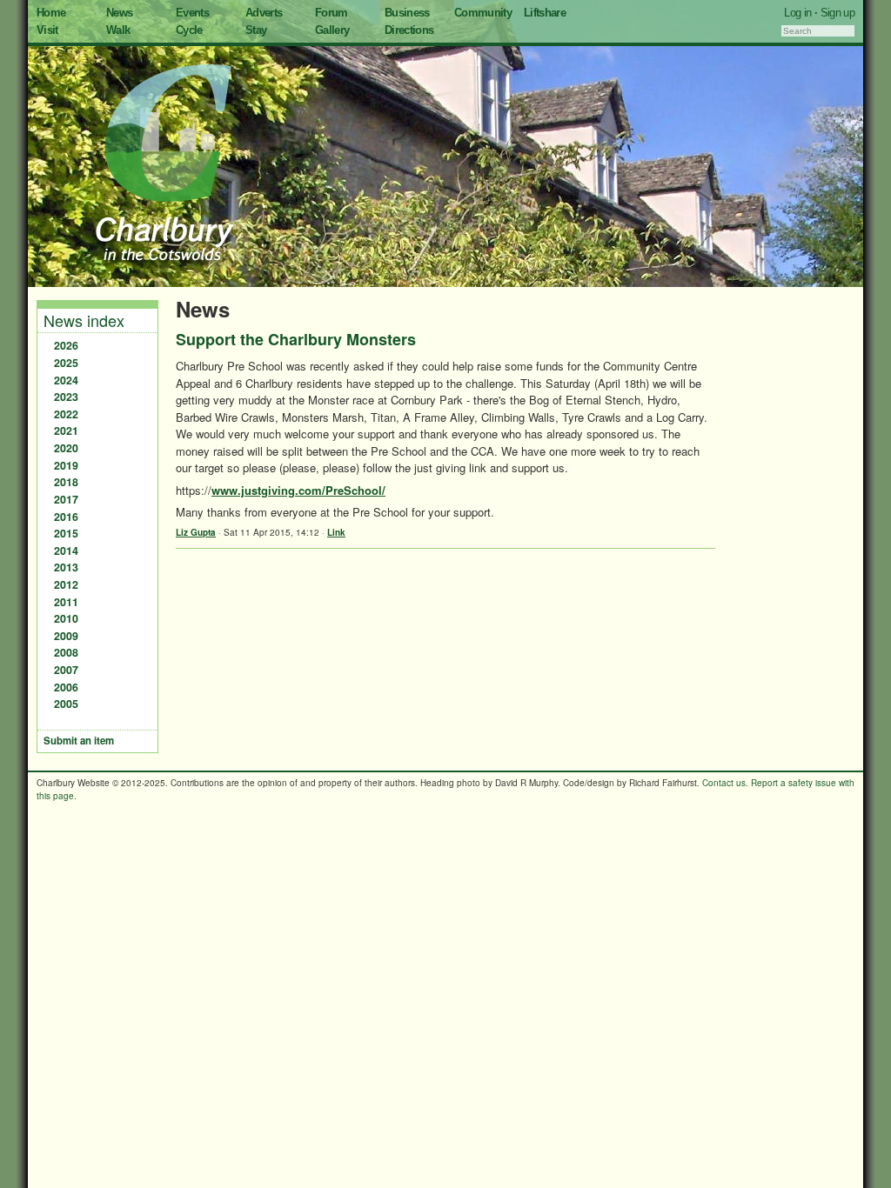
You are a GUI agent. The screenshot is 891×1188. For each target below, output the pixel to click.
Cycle (189, 30)
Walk (118, 30)
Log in (797, 12)
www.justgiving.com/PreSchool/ (298, 490)
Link (336, 532)
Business (407, 12)
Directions (409, 30)
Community (483, 12)
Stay (255, 30)
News (119, 12)
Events (192, 12)
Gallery (332, 30)
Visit (47, 30)
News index (84, 320)
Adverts (263, 12)
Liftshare (545, 12)
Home (51, 12)
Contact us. (725, 783)
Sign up (837, 12)
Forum (331, 12)
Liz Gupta (196, 532)
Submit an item (79, 740)
